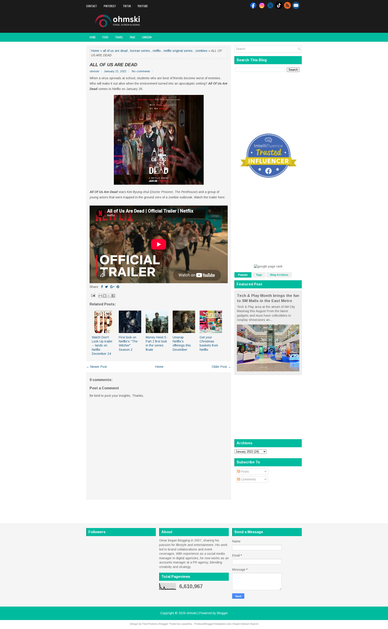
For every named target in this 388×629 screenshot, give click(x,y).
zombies (201, 51)
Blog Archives (279, 274)
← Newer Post (96, 366)
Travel (119, 37)
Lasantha (186, 623)
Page (132, 37)
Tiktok (127, 6)
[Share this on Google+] (112, 287)
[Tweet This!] (106, 287)
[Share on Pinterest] (117, 287)
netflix (157, 51)
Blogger (222, 613)
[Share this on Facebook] (102, 287)
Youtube (143, 6)
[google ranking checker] (268, 266)
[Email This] (100, 296)
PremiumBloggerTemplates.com (212, 623)
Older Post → (221, 366)
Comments (248, 479)
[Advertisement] (249, 21)
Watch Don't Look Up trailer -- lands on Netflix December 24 (102, 345)
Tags (259, 274)
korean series (140, 51)
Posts (244, 471)
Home (93, 37)
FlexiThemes (149, 623)
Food (105, 37)
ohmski (192, 613)
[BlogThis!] (104, 296)
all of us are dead (115, 51)
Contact (91, 6)
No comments (141, 71)
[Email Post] (93, 295)
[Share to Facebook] (113, 296)
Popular (243, 274)
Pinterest (110, 6)
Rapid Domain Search (245, 623)
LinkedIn (147, 37)
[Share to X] (109, 296)
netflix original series (178, 51)
